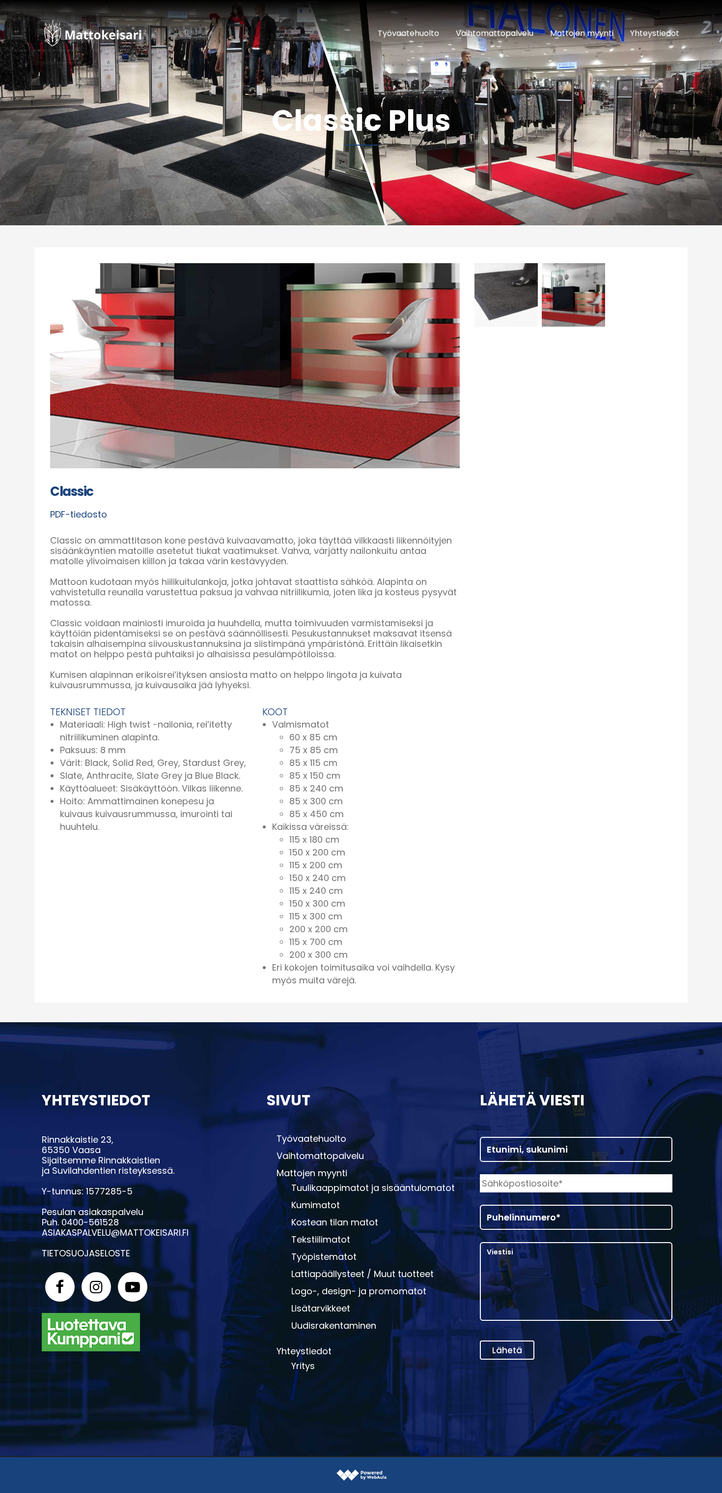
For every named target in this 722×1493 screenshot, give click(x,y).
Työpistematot (324, 1256)
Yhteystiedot (304, 1351)
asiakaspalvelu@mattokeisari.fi (115, 1232)
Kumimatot (315, 1205)
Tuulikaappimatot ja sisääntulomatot (373, 1188)
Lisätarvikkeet (320, 1308)
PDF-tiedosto (78, 514)
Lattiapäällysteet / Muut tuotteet (362, 1274)
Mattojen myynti (312, 1173)
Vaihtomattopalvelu (320, 1156)
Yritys (303, 1366)
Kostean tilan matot (334, 1222)
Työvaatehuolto (311, 1138)
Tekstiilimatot (320, 1239)
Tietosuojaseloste (86, 1253)
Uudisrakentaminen (333, 1325)
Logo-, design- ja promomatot (358, 1291)
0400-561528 (90, 1222)
